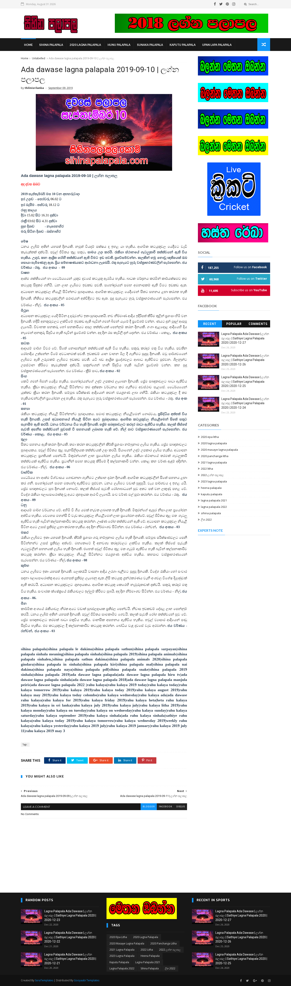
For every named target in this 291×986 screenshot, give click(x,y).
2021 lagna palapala (214, 462)
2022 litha (207, 469)
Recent (209, 324)
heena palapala (211, 488)
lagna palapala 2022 (214, 507)
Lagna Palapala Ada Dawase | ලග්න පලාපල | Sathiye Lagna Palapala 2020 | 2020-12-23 (70, 915)
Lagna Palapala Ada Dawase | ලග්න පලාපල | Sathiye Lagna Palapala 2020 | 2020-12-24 (245, 403)
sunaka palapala (150, 44)
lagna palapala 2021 (214, 500)
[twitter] (221, 4)
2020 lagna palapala (85, 44)
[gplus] (255, 981)
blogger (149, 806)
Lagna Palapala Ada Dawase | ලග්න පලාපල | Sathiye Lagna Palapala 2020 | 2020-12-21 (70, 959)
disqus (180, 806)
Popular (234, 324)
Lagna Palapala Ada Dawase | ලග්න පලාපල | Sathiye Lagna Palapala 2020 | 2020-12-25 (245, 381)
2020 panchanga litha (214, 456)
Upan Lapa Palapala (217, 44)
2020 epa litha (210, 437)
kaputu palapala (183, 44)
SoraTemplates (44, 980)
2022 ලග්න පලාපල (212, 475)
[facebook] (215, 4)
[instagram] (233, 4)
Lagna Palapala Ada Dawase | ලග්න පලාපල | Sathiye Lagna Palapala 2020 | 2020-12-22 (70, 937)
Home (28, 44)
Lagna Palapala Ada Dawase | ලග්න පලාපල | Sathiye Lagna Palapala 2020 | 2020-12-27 (245, 338)
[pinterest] (227, 4)
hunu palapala (119, 44)
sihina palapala (51, 44)
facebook (165, 806)
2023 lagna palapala (214, 481)
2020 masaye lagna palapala (219, 450)
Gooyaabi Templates (86, 980)
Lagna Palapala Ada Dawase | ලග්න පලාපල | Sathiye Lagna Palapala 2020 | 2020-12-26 (245, 360)
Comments (258, 324)
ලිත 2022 (206, 519)
